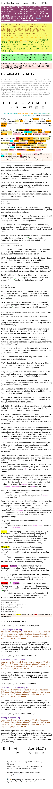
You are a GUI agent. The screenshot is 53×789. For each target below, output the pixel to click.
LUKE (18, 42)
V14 (11, 66)
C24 (29, 60)
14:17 (2, 201)
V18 (25, 66)
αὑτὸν (30, 138)
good (17, 121)
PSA (36, 27)
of (33, 134)
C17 (39, 57)
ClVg (3, 521)
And (11, 130)
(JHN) (44, 40)
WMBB (33, 9)
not (27, 130)
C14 (23, 57)
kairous (34, 147)
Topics (31, 18)
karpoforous (41, 147)
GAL (43, 42)
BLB (3, 9)
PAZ (41, 38)
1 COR (16, 44)
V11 (46, 64)
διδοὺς (22, 141)
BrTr (16, 18)
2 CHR (28, 29)
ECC (42, 29)
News (34, 3)
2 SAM (30, 27)
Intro (8, 55)
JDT (12, 38)
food (18, 134)
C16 (34, 57)
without (36, 119)
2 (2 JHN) (33, 49)
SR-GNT (45, 16)
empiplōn (4, 150)
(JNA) (6, 33)
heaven (31, 121)
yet (15, 130)
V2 (13, 64)
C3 (22, 55)
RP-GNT (4, 566)
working (4, 132)
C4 (26, 55)
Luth (3, 501)
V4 (20, 64)
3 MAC (28, 40)
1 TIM (14, 47)
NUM (33, 25)
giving (34, 132)
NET (40, 9)
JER (38, 31)
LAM (44, 31)
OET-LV (20, 7)
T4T (15, 12)
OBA (21, 33)
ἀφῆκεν (36, 138)
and (33, 124)
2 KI (14, 29)
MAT (11, 42)
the (26, 134)
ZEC (15, 36)
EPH (3, 47)
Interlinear (5, 20)
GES (32, 36)
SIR (27, 38)
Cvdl (26, 16)
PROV (35, 29)
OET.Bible (33, 782)
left (18, 130)
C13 (18, 57)
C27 (45, 60)
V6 (27, 64)
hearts (3, 126)
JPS (36, 12)
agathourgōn (42, 145)
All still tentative (46, 115)
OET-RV (11, 7)
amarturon (20, 145)
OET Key (45, 3)
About (25, 3)
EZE (33, 33)
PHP (8, 47)
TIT (20, 47)
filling (10, 134)
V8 (34, 64)
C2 (18, 55)
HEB (47, 47)
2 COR (23, 44)
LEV (27, 25)
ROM (30, 44)
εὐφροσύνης (23, 143)
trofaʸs (11, 150)
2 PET (33, 47)
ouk (13, 145)
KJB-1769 (44, 14)
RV (25, 14)
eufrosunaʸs (21, 150)
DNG (47, 36)
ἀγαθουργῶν (45, 138)
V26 (11, 68)
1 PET (26, 47)
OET (3, 7)
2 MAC (21, 40)
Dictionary (26, 20)
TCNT (9, 12)
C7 (39, 55)
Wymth (42, 12)
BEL (2, 40)
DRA (8, 14)
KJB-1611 (5, 16)
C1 (13, 55)
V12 (2, 66)
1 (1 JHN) (19, 49)
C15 (29, 57)
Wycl (38, 16)
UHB (3, 18)
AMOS (43, 27)
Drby (20, 14)
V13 (7, 66)
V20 (33, 66)
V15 (16, 66)
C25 (34, 60)
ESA (17, 38)
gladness (45, 134)
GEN (15, 25)
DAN (27, 33)
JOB (46, 25)
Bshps (13, 16)
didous (25, 147)
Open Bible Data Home (10, 3)
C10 (2, 57)
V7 (31, 64)
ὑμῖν (11, 141)
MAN (8, 40)
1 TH (3, 44)
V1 (10, 64)
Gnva (20, 16)
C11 (7, 57)
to (24, 132)
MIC (15, 31)
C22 (18, 60)
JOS (2, 27)
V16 (20, 66)
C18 (45, 57)
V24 (2, 68)
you (27, 132)
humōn (38, 150)
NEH (3, 36)
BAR (31, 38)
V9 (38, 64)
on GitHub (17, 768)
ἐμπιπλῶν (5, 143)
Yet (8, 191)
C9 (48, 55)
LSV (46, 9)
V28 (20, 68)
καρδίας (34, 143)
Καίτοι (12, 138)
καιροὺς (31, 141)
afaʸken (33, 145)
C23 (24, 60)
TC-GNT (4, 583)
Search (36, 20)
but (15, 119)
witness (38, 130)
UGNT (4, 531)
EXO (21, 25)
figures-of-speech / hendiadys (23, 713)
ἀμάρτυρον (23, 138)
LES (37, 36)
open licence (31, 768)
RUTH (15, 27)
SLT (30, 14)
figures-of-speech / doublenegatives (25, 625)
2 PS (2, 38)
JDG (8, 27)
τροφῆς (12, 143)
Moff (32, 12)
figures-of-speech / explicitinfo (24, 655)
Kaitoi (10, 145)
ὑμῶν (40, 143)
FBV (3, 12)
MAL (21, 36)
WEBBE (24, 9)
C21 (13, 60)
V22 (42, 66)
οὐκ (17, 138)
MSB (45, 7)
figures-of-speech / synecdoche (24, 683)
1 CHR (20, 29)
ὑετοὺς (16, 141)
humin (12, 147)
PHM (43, 44)
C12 (13, 57)
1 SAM (22, 27)
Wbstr (36, 14)
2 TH (9, 44)
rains (21, 121)
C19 (2, 60)
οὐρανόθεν (5, 141)
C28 (50, 60)
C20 (8, 60)
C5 (30, 55)
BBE (26, 12)
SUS (46, 38)
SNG (3, 31)
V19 (29, 66)
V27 (16, 68)
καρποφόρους (40, 141)
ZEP (26, 31)
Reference (16, 20)
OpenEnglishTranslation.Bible (17, 782)
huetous (19, 147)
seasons (4, 124)
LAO (27, 36)
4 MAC (34, 40)
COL (37, 44)
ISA (21, 31)
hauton (27, 145)
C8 (43, 55)
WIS (22, 38)
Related (23, 18)
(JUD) (6, 49)
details (32, 772)
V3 (17, 64)
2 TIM (40, 47)
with (14, 134)
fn (20, 193)
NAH (15, 33)
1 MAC (14, 40)
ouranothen (5, 147)
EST (46, 33)
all (30, 132)
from (15, 132)
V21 (38, 66)
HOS (3, 29)
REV (11, 51)
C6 (35, 55)
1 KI (8, 29)
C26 (39, 60)
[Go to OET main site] (9, 779)
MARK (4, 42)
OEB (17, 9)
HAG (9, 36)
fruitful (48, 121)
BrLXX (10, 18)
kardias (32, 150)
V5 (24, 64)
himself (23, 130)
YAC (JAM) (34, 42)
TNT (32, 16)
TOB (7, 38)
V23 (47, 66)
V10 (42, 64)
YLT (14, 14)
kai (29, 147)
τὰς (29, 143)
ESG (42, 36)
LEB (20, 12)
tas (27, 150)
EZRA (40, 33)
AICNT (10, 9)
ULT (28, 7)
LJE (36, 38)
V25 (7, 68)
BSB (39, 7)
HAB (32, 31)
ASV (3, 14)
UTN (3, 621)
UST (34, 7)
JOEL (9, 31)
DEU (40, 25)
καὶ (26, 141)
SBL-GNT (5, 547)
